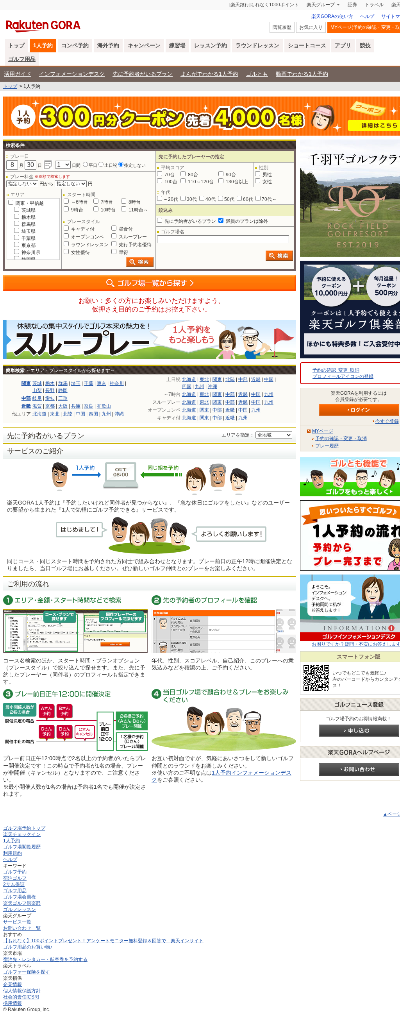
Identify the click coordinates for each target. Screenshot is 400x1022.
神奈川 (117, 383)
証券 (352, 4)
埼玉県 (28, 231)
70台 (169, 174)
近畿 (26, 406)
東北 (54, 414)
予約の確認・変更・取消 (341, 438)
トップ (16, 45)
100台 (170, 181)
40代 (210, 199)
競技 (365, 45)
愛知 (50, 398)
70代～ (269, 199)
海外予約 (108, 45)
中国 (80, 414)
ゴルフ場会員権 (19, 897)
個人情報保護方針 (22, 990)
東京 (101, 383)
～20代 (170, 199)
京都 (50, 406)
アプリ (343, 45)
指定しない (135, 165)
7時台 (106, 202)
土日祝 (110, 165)
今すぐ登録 (387, 421)
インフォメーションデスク (72, 74)
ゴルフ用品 (22, 59)
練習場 (177, 45)
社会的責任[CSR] (21, 997)
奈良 (88, 406)
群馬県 (28, 224)
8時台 (134, 202)
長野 (50, 390)
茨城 (37, 383)
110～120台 (200, 181)
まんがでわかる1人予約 (209, 74)
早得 (123, 252)
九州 (106, 414)
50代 (229, 199)
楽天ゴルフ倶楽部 (22, 903)
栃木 (50, 383)
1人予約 (43, 45)
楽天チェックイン (22, 834)
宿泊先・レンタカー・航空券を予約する (45, 959)
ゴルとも (257, 74)
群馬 (63, 383)
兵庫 (75, 406)
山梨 (37, 390)
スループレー (132, 237)
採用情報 (12, 1003)
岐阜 (37, 398)
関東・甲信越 (29, 203)
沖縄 (119, 414)
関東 (26, 383)
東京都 (28, 245)
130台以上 (236, 181)
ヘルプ (367, 16)
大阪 (63, 406)
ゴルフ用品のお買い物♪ (27, 947)
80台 (192, 174)
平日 (93, 165)
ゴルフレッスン (19, 909)
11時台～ (137, 210)
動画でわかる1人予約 (302, 74)
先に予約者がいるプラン (142, 74)
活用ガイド (17, 74)
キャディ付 (82, 229)
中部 (26, 398)
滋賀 (37, 406)
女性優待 (80, 252)
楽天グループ (321, 4)
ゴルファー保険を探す (26, 972)
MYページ (322, 431)
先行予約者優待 (135, 244)
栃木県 (28, 217)
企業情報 (12, 984)
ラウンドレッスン (257, 45)
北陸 (67, 414)
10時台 (108, 210)
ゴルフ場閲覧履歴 (22, 847)
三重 (63, 398)
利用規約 (12, 853)
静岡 (63, 390)
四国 (93, 414)
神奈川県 (30, 252)
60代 (248, 199)
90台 (230, 174)
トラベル (374, 4)
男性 (266, 174)
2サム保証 (14, 884)
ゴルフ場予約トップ (24, 828)
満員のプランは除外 (246, 221)
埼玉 (75, 383)
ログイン (359, 410)
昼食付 (125, 229)
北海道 (39, 414)
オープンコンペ (87, 237)
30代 (192, 199)
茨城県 (28, 210)
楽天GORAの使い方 (332, 16)
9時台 (76, 210)
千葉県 (28, 238)
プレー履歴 (327, 446)
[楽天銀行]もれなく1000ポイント (264, 4)
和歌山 (104, 406)
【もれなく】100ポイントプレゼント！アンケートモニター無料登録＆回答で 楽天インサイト (103, 940)
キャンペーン (144, 45)
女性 (266, 181)
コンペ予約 (75, 45)
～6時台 (79, 202)
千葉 (88, 383)
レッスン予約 (210, 45)
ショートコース (307, 45)
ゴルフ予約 (15, 872)
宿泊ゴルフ (15, 878)
